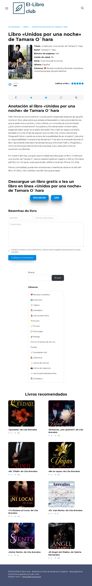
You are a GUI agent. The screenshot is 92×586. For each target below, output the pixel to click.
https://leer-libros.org (31, 577)
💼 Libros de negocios (41, 368)
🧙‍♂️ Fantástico (37, 310)
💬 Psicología (37, 331)
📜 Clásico (35, 305)
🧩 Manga (35, 337)
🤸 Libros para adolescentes (43, 373)
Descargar (39, 198)
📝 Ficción (35, 326)
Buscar (31, 272)
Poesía (34, 347)
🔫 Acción (35, 321)
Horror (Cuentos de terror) (43, 342)
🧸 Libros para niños (40, 315)
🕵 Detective (36, 357)
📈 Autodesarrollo (39, 352)
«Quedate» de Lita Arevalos (22, 430)
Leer (56, 198)
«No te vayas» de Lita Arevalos (64, 471)
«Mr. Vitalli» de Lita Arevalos (22, 471)
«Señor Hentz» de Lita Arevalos (24, 552)
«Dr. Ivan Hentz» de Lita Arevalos (65, 510)
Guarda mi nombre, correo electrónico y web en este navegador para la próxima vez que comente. (45, 251)
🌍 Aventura (36, 300)
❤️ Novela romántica (40, 294)
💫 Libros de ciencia (40, 363)
